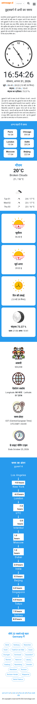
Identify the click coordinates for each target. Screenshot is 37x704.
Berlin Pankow (18, 679)
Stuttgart (6, 655)
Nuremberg (18, 665)
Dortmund (17, 655)
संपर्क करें (15, 693)
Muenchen (27, 645)
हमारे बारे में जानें (6, 693)
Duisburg (7, 665)
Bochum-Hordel (12, 674)
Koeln (6, 650)
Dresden (29, 665)
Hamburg (16, 645)
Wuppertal (25, 674)
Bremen (8, 660)
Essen (30, 650)
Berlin (7, 645)
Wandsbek (13, 669)
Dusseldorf (29, 655)
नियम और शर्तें (23, 693)
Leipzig (28, 660)
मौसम (18, 165)
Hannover (18, 660)
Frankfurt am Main (18, 650)
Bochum (24, 669)
